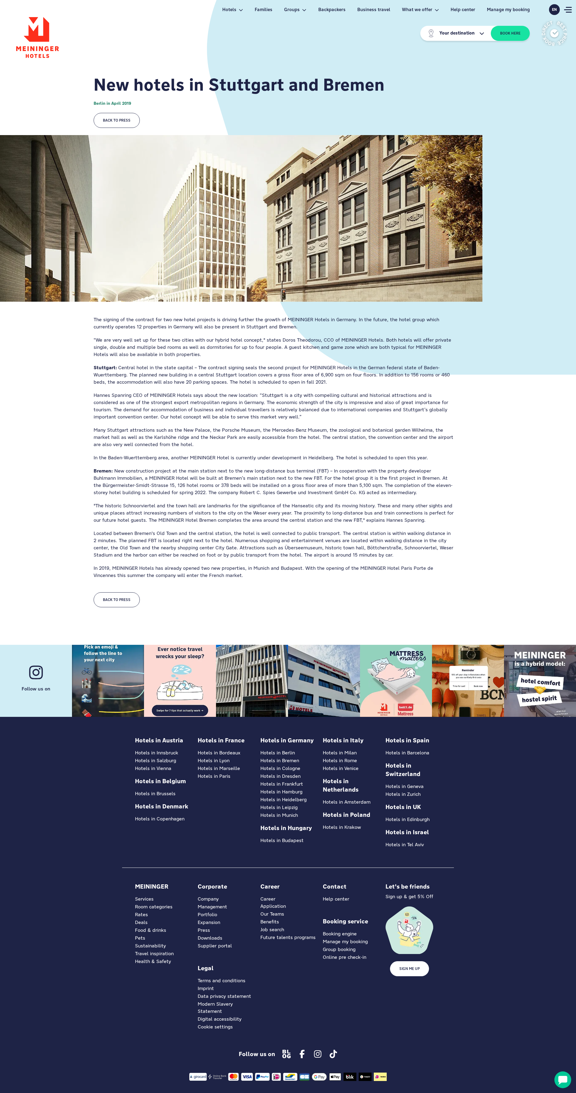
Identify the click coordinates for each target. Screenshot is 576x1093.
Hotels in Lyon (214, 760)
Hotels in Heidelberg (283, 799)
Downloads (210, 938)
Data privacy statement (224, 996)
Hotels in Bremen (279, 760)
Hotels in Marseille (219, 768)
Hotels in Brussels (155, 793)
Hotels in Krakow (342, 827)
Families (263, 9)
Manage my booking (508, 9)
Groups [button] (292, 9)
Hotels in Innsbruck (156, 753)
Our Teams (272, 914)
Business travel (373, 9)
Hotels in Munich (279, 815)
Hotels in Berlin (277, 753)
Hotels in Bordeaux (219, 753)
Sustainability (150, 946)
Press (204, 930)
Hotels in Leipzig (279, 807)
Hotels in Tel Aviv (405, 844)
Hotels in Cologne (280, 768)
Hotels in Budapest (282, 840)
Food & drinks (150, 930)
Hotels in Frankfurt (281, 784)
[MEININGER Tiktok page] (333, 1054)
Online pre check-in (344, 957)
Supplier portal (215, 946)
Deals (141, 922)
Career (267, 899)
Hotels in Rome (340, 760)
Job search (272, 929)
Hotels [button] (229, 9)
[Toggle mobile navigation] (568, 9)
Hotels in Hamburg (281, 792)
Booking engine (340, 934)
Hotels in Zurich (403, 794)
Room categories (153, 907)
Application (273, 906)
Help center (463, 9)
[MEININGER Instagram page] (318, 1054)
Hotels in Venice (340, 768)
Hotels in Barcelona (407, 753)
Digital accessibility (220, 1019)
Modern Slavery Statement (215, 1007)
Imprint (206, 988)
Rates (141, 914)
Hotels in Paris (214, 776)
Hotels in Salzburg (155, 760)
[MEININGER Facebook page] (302, 1054)
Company (208, 899)
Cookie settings (215, 1027)
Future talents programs (288, 937)
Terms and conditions (221, 980)
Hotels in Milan (340, 753)
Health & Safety (153, 961)
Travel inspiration (154, 953)
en (554, 9)
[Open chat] (562, 1079)
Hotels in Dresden (280, 776)
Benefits (269, 922)
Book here (510, 33)
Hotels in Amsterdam (346, 802)
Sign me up (409, 968)
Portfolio (207, 914)
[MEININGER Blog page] (286, 1054)
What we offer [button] (417, 9)
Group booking (339, 949)
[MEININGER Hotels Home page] (37, 37)
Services (144, 899)
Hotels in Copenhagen (159, 819)
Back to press (116, 120)
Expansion (209, 922)
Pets (140, 938)
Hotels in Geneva (405, 786)
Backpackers (332, 9)
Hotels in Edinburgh (408, 819)
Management (212, 907)
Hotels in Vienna (153, 768)
